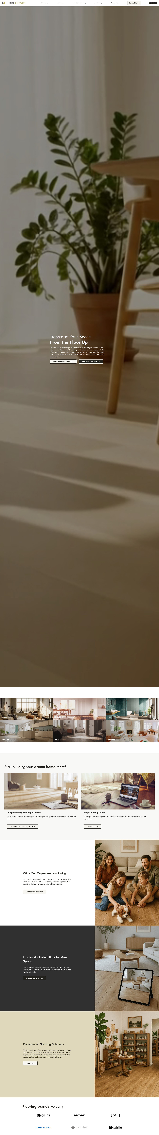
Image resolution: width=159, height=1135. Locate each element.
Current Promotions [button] (79, 3)
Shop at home (134, 3)
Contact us (114, 3)
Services (59, 3)
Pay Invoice (152, 3)
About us (98, 3)
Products (44, 3)
